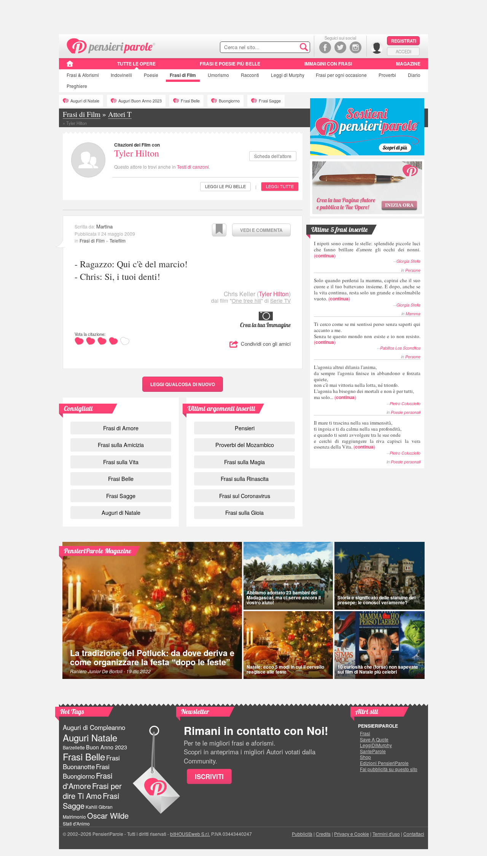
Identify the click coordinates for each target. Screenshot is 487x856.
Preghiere (77, 86)
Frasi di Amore (120, 428)
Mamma (413, 313)
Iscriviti (209, 776)
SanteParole (373, 751)
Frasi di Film (92, 240)
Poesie (151, 75)
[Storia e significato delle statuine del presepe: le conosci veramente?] (379, 576)
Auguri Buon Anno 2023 (140, 101)
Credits (323, 833)
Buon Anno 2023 (106, 747)
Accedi (403, 51)
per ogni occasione (341, 75)
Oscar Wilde (108, 815)
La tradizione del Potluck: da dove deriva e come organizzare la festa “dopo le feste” (152, 657)
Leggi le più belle (225, 186)
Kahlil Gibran (99, 806)
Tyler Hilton (136, 153)
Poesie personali (405, 412)
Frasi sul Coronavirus (244, 496)
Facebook (325, 47)
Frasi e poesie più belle (230, 63)
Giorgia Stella (408, 261)
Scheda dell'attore (272, 156)
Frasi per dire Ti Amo (92, 790)
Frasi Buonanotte (91, 762)
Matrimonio (74, 816)
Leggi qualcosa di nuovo (182, 384)
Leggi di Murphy (287, 75)
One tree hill (246, 300)
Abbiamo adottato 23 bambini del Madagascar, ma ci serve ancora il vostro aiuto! (284, 597)
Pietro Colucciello (405, 403)
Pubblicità (302, 833)
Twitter (340, 47)
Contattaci (413, 833)
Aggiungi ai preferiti (219, 230)
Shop (365, 757)
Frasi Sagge (270, 101)
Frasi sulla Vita (120, 462)
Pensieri (245, 428)
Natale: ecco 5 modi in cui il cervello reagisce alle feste (285, 669)
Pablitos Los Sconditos (400, 348)
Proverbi (387, 75)
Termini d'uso (386, 833)
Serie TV (280, 300)
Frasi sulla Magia (244, 462)
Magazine (408, 63)
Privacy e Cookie (351, 833)
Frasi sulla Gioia (244, 512)
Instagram (355, 47)
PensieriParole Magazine (97, 550)
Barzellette (74, 747)
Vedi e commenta (261, 230)
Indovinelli (121, 75)
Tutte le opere (136, 63)
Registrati (403, 41)
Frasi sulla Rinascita (245, 478)
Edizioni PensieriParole (384, 763)
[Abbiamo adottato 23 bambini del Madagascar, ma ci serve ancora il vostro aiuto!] (288, 576)
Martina (104, 226)
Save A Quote (374, 739)
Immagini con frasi (328, 63)
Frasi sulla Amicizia (121, 445)
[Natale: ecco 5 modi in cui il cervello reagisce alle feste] (288, 645)
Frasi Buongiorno (86, 771)
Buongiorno (229, 101)
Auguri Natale (90, 737)
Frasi (83, 75)
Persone (412, 270)
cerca (288, 47)
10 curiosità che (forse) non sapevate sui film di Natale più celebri (377, 669)
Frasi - (111, 45)
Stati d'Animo (76, 823)
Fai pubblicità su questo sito (388, 769)
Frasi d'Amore (87, 780)
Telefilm (118, 240)
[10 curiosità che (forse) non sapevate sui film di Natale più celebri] (379, 645)
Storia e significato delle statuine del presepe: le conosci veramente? (376, 600)
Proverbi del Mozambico (244, 445)
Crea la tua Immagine (265, 325)
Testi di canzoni (193, 166)
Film (183, 75)
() (367, 249)
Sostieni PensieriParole (367, 126)
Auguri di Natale (84, 101)
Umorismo (218, 75)
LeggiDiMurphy (376, 745)
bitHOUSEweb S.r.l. (190, 833)
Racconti (250, 75)
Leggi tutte (280, 186)
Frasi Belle (190, 101)
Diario (414, 75)
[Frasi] (70, 66)
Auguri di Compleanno (94, 727)
